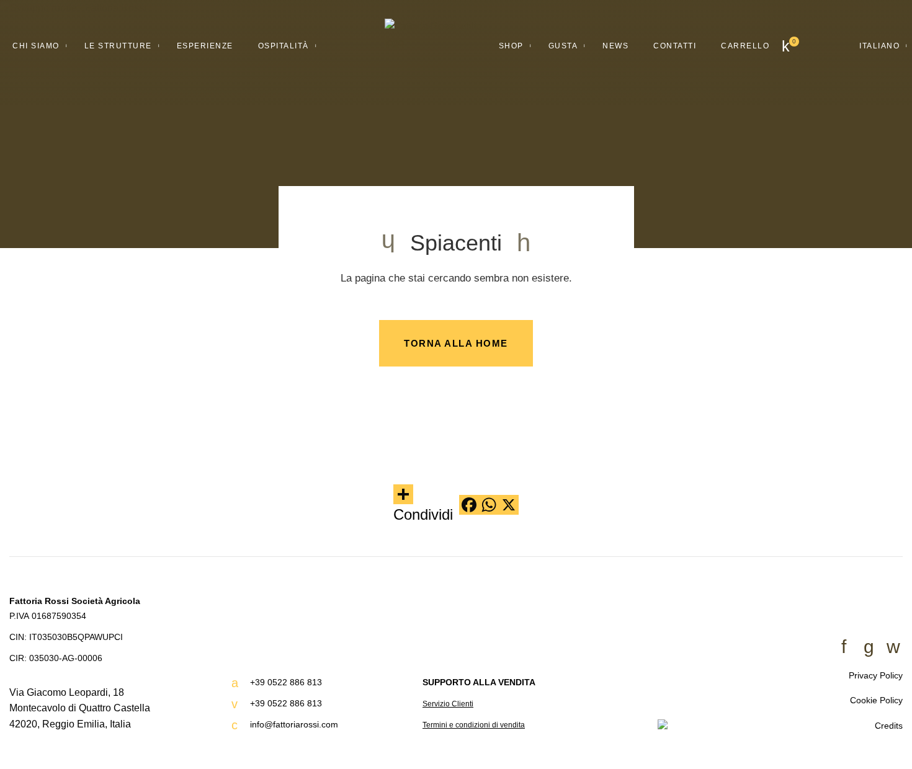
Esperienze (205, 46)
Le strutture (118, 46)
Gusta (563, 46)
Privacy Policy (876, 675)
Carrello (745, 46)
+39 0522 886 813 (286, 682)
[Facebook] (469, 505)
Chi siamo (36, 46)
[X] (509, 505)
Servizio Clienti (447, 704)
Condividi (423, 514)
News (615, 46)
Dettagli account (826, 46)
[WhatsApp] (489, 505)
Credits (889, 726)
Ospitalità (283, 46)
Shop (511, 46)
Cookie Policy (876, 700)
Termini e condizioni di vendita (473, 725)
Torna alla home (456, 343)
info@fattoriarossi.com (294, 724)
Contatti (674, 46)
